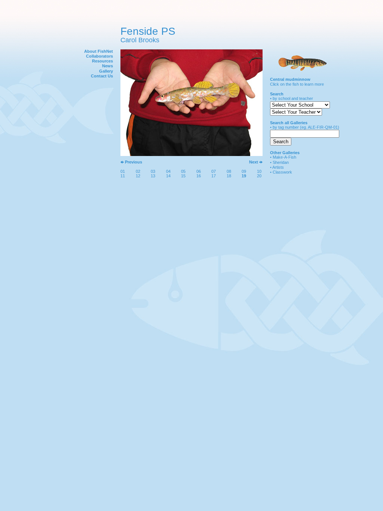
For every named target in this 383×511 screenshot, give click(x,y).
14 (168, 176)
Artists (278, 167)
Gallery (106, 71)
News (107, 66)
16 (198, 176)
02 (138, 171)
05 (183, 171)
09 (244, 171)
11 (122, 176)
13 (153, 176)
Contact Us (102, 76)
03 (153, 171)
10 (259, 171)
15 (183, 176)
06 (198, 171)
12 (138, 176)
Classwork (282, 172)
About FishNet (98, 51)
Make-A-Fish (284, 157)
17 (213, 176)
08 (229, 171)
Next (253, 162)
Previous (133, 162)
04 (168, 171)
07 (213, 171)
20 (259, 176)
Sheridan (281, 162)
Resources (102, 61)
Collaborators (99, 56)
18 (229, 176)
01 (122, 171)
